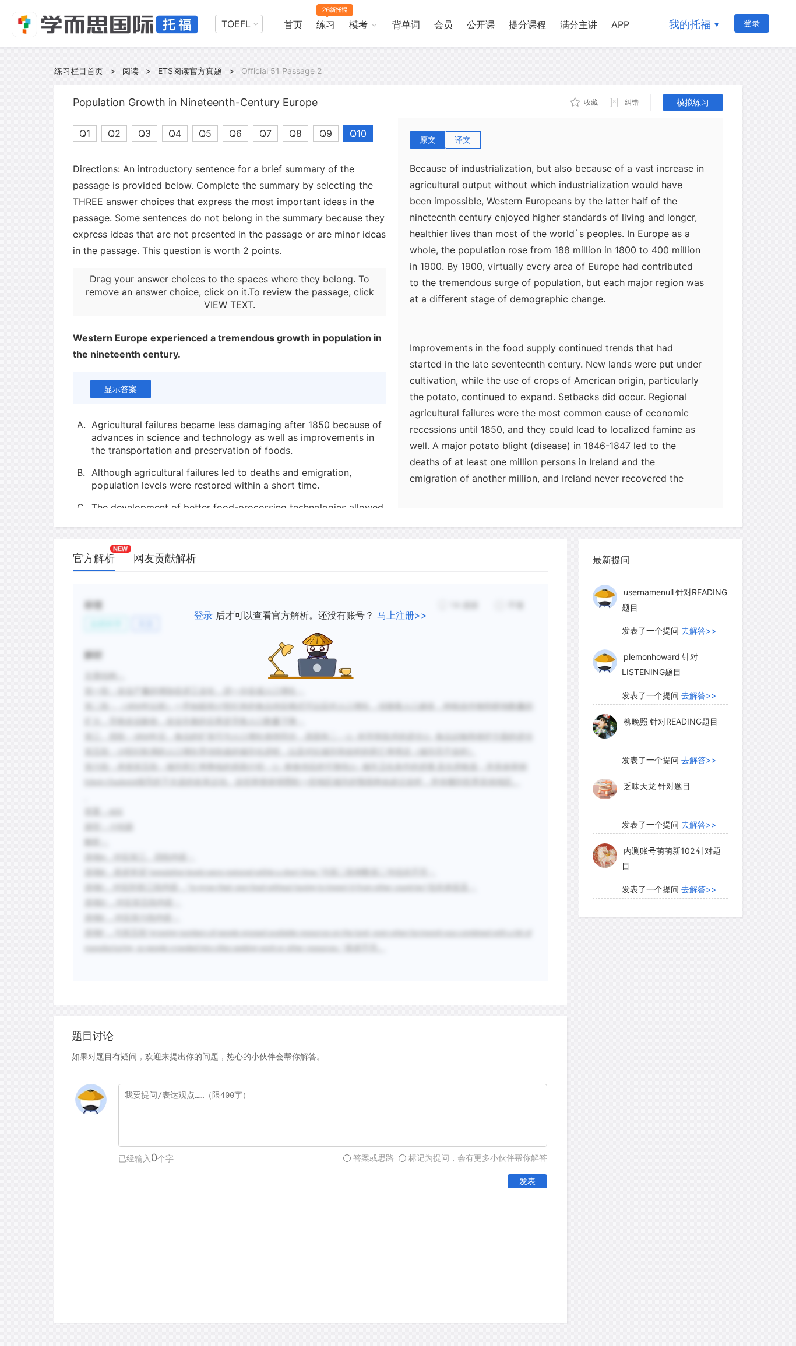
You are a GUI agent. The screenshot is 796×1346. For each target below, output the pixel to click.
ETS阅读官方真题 (190, 71)
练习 (325, 24)
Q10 (358, 133)
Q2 (114, 133)
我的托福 (690, 24)
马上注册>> (402, 615)
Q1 (84, 133)
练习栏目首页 (78, 71)
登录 (752, 23)
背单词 (406, 24)
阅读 (130, 71)
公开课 (481, 24)
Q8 (295, 133)
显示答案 (120, 389)
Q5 (205, 133)
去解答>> (698, 630)
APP (620, 24)
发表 (527, 1181)
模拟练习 (693, 102)
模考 (358, 24)
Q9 (325, 133)
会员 (443, 24)
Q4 (174, 133)
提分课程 (527, 24)
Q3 (144, 133)
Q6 (235, 133)
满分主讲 (578, 24)
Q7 (265, 133)
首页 (293, 24)
